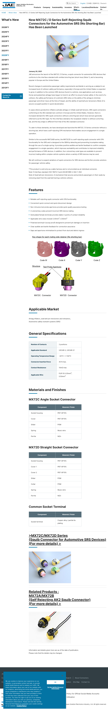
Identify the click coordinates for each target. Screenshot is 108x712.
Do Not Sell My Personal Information (55, 687)
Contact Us (85, 682)
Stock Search (66, 678)
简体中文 (96, 3)
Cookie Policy (21, 706)
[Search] (67, 3)
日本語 (89, 3)
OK (55, 682)
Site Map (76, 682)
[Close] (62, 675)
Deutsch (103, 3)
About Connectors (81, 678)
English (82, 3)
